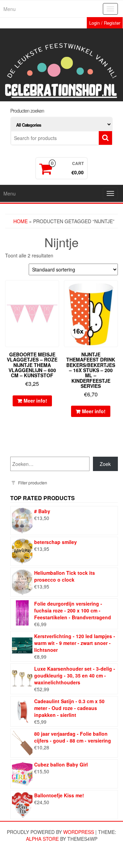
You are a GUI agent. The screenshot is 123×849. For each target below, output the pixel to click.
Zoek (105, 463)
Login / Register (104, 23)
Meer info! (35, 400)
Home (20, 221)
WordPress (78, 831)
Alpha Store (42, 838)
